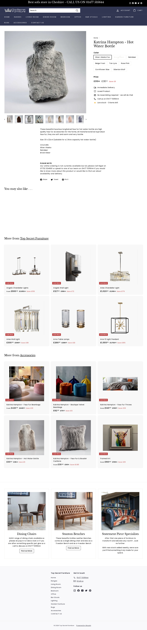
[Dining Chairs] (27, 511)
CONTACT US (37, 23)
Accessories (20, 23)
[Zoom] (45, 72)
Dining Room (49, 17)
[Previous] (5, 119)
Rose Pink (125, 63)
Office (77, 17)
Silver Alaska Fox (102, 57)
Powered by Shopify (83, 625)
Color (96, 52)
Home (7, 17)
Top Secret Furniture (34, 238)
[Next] (85, 119)
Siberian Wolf (119, 69)
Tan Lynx (113, 63)
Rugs (6, 23)
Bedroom (65, 17)
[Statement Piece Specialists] (120, 511)
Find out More (26, 551)
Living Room (32, 17)
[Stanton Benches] (73, 511)
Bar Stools (92, 17)
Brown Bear (119, 57)
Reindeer (132, 57)
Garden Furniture (124, 17)
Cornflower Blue (102, 69)
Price (96, 77)
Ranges (18, 17)
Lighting (106, 17)
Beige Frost (100, 63)
